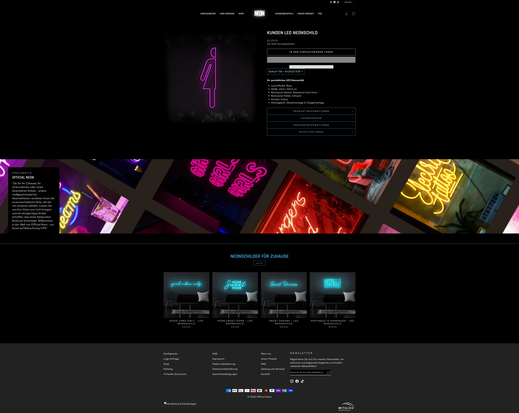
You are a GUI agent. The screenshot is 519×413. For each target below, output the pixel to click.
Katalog (168, 368)
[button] (311, 60)
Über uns (266, 353)
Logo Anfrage (227, 13)
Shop (241, 13)
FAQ (320, 13)
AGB (214, 353)
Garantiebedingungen (224, 374)
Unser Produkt (305, 13)
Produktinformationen (311, 111)
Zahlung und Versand (273, 368)
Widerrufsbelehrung (223, 363)
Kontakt (265, 374)
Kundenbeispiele (284, 13)
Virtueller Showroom (175, 374)
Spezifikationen (311, 132)
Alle (259, 263)
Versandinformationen (311, 125)
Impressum (218, 358)
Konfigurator (208, 13)
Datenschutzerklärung (224, 368)
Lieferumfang (311, 118)
